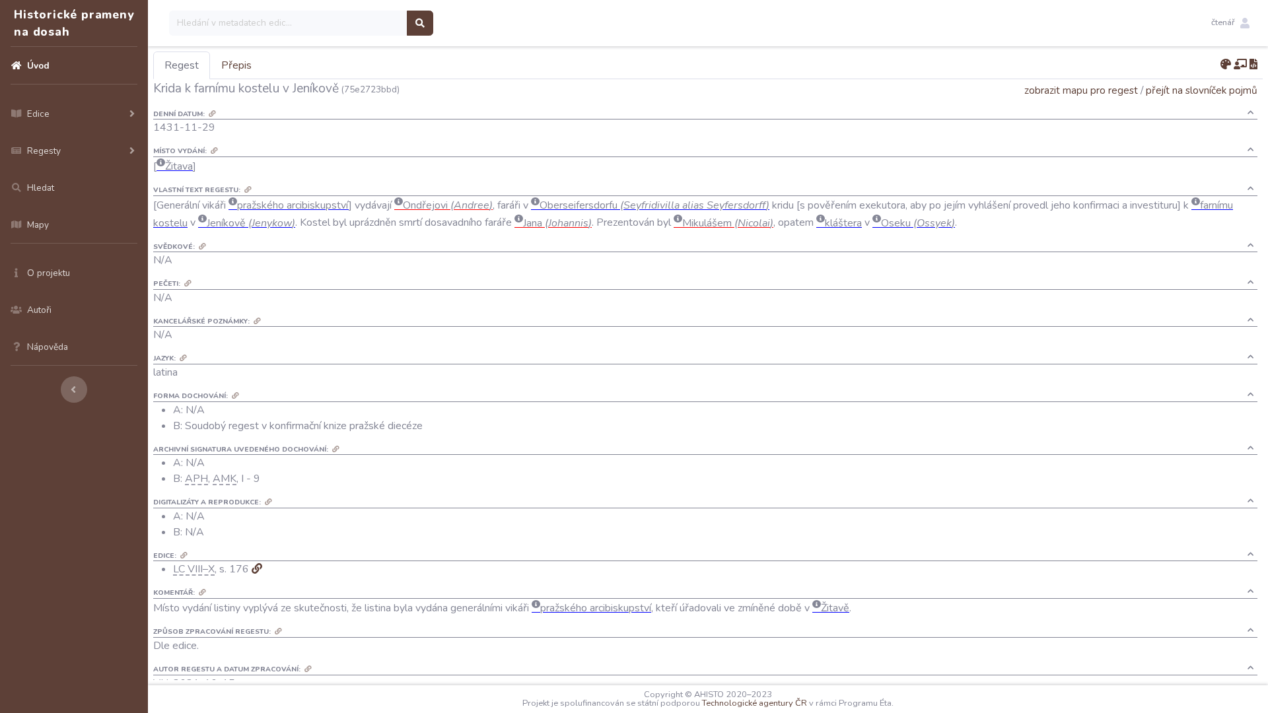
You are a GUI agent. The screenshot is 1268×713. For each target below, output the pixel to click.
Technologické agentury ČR (754, 703)
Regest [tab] (181, 65)
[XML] (1253, 64)
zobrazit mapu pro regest (1081, 90)
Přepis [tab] (236, 65)
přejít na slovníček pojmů (1201, 90)
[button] (1230, 23)
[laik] (1240, 64)
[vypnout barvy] (1225, 64)
